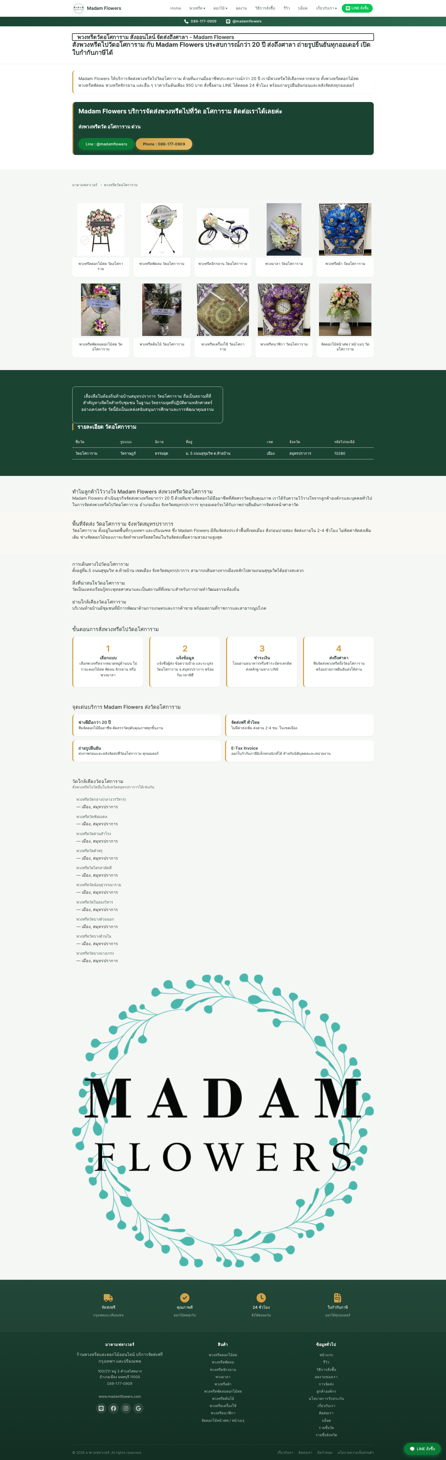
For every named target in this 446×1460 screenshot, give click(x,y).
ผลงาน (241, 8)
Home (175, 8)
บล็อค (303, 8)
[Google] (138, 1408)
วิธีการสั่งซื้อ (265, 8)
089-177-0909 (203, 21)
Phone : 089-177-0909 (164, 144)
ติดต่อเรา (326, 1413)
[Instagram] (126, 1408)
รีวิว (287, 8)
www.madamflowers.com (120, 1396)
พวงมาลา (223, 1377)
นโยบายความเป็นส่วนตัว (356, 1452)
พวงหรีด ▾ (197, 8)
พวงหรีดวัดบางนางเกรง (95, 953)
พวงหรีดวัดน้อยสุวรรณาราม (98, 885)
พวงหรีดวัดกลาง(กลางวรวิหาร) (101, 799)
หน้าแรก (326, 1355)
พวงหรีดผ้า (223, 1384)
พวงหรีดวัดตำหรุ (89, 851)
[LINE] (101, 1408)
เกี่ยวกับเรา (326, 1405)
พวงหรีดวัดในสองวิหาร (94, 902)
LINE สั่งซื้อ (360, 8)
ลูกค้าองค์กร (326, 1391)
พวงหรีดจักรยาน (223, 1369)
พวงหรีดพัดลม (223, 1362)
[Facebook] (113, 1408)
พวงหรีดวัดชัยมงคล (91, 816)
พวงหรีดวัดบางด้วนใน (93, 936)
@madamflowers (247, 21)
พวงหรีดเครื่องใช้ (223, 1405)
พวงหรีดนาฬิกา (223, 1413)
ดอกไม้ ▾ (220, 8)
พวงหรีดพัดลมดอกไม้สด (223, 1391)
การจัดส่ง (326, 1384)
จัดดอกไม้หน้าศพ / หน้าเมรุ (223, 1420)
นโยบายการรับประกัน (326, 1398)
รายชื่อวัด (326, 1427)
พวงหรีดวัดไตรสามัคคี (94, 868)
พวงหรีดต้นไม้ (223, 1398)
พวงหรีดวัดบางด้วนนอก (95, 919)
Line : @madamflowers (106, 144)
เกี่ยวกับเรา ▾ (326, 8)
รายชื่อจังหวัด (326, 1435)
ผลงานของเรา (326, 1377)
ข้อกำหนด (324, 1452)
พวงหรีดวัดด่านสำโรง (93, 833)
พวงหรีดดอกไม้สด (223, 1355)
